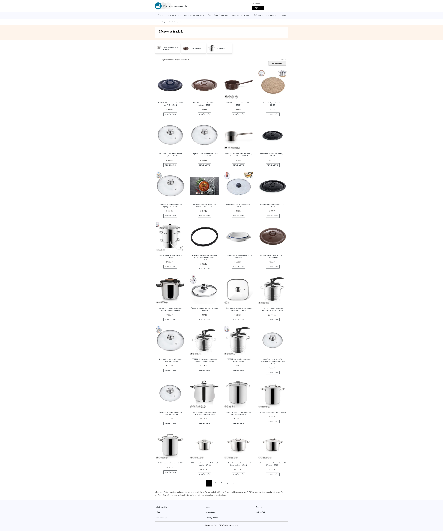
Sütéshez (257, 15)
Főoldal (160, 15)
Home (159, 22)
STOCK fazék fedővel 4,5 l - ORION (273, 412)
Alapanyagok (173, 15)
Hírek (158, 512)
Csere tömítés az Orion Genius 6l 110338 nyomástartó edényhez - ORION (204, 257)
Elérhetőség (261, 512)
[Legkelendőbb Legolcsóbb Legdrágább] (277, 63)
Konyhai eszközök (240, 15)
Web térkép (210, 512)
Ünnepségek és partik (217, 15)
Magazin (209, 507)
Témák (282, 15)
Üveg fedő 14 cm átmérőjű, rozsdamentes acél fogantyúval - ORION (273, 361)
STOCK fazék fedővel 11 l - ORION (170, 463)
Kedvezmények (162, 518)
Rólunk (259, 507)
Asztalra (270, 15)
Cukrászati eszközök (193, 15)
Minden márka (161, 507)
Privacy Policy (212, 518)
